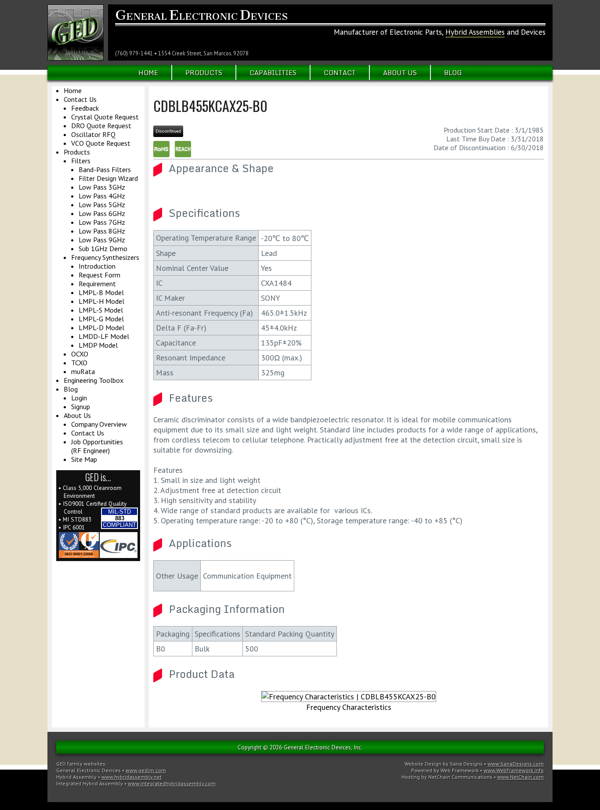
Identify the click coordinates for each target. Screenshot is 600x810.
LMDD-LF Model (104, 336)
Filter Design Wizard (108, 178)
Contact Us (80, 99)
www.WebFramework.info (514, 770)
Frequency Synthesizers (105, 257)
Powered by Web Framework (445, 770)
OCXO (79, 353)
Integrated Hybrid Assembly (89, 783)
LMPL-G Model (101, 318)
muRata (83, 371)
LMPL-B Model (101, 292)
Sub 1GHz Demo (103, 248)
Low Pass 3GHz (102, 187)
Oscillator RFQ (93, 134)
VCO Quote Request (100, 143)
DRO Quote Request (101, 125)
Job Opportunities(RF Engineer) (97, 446)
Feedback (85, 108)
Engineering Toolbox (93, 380)
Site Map (84, 459)
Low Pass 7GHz (102, 222)
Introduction (97, 266)
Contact (340, 72)
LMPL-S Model (101, 310)
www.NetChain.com (520, 777)
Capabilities (272, 72)
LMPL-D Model (101, 327)
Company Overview (99, 424)
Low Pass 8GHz (102, 231)
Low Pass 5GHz (102, 204)
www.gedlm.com (146, 770)
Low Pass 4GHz (102, 195)
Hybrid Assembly (76, 777)
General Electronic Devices (88, 770)
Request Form (99, 274)
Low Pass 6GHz (102, 213)
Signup (80, 406)
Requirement (97, 283)
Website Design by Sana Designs (444, 763)
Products (203, 72)
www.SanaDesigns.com (516, 763)
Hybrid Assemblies (475, 32)
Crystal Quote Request (105, 116)
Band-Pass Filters (105, 169)
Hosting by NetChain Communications (446, 777)
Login (79, 397)
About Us (400, 72)
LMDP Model (98, 345)
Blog (453, 72)
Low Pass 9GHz (102, 239)
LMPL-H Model (101, 301)
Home (148, 72)
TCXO (79, 362)
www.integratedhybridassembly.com (172, 783)
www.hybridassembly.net (131, 777)
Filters (80, 160)
